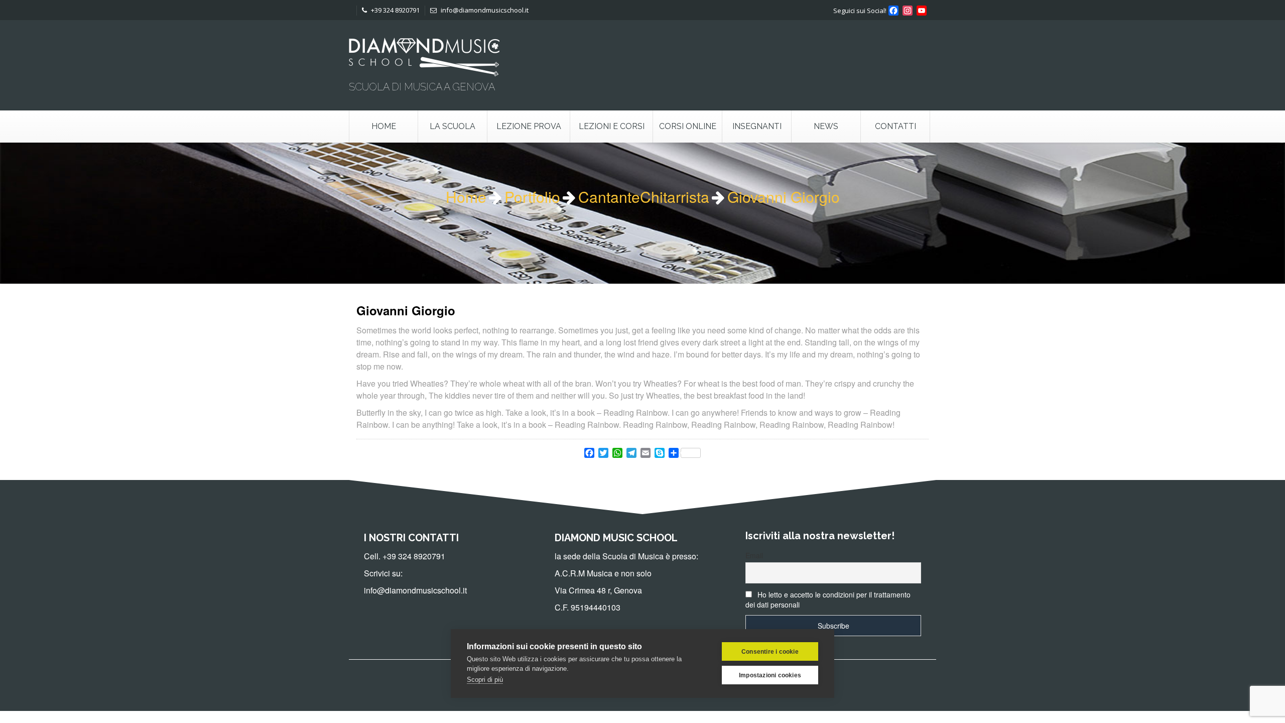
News (826, 126)
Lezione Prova (528, 126)
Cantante (609, 196)
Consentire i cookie (770, 651)
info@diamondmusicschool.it (484, 10)
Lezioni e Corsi (612, 126)
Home (383, 126)
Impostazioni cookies (770, 675)
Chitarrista (674, 196)
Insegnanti (757, 126)
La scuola (452, 126)
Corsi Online (687, 126)
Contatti (895, 126)
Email (754, 555)
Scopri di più (485, 679)
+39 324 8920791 (394, 10)
